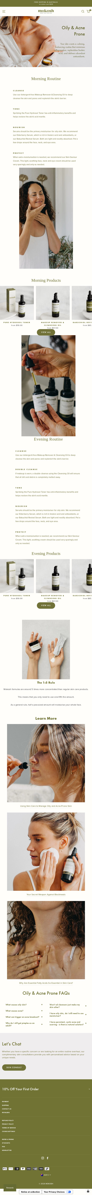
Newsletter (7, 1150)
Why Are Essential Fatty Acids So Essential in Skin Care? (46, 983)
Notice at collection (30, 1192)
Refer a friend (8, 1139)
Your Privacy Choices (54, 1192)
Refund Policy (8, 1120)
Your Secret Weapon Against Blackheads (46, 894)
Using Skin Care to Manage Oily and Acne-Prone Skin (46, 806)
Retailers (6, 1112)
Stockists (6, 1143)
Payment (5, 1101)
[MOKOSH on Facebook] (47, 1158)
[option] (46, 3)
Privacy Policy (8, 1124)
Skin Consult (14, 1067)
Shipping (5, 1105)
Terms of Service (9, 1128)
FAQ (3, 1147)
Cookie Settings (8, 1131)
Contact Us (6, 1109)
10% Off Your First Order (20, 1089)
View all (46, 332)
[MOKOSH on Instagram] (42, 1158)
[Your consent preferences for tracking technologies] (88, 1191)
